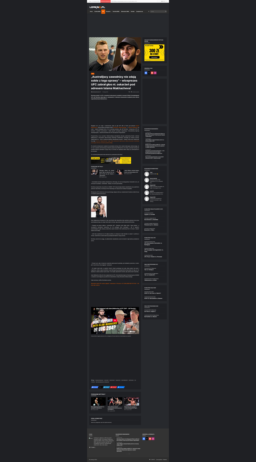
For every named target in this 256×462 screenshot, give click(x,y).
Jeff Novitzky (131, 380)
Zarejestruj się (139, 11)
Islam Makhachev (124, 380)
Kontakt (132, 11)
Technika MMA (116, 11)
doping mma (118, 380)
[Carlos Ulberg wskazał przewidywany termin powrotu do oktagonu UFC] (115, 401)
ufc (135, 380)
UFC (103, 11)
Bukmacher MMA (125, 11)
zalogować (98, 422)
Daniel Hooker (112, 380)
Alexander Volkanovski (99, 380)
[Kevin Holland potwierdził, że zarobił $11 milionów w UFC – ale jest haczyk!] (98, 401)
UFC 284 (93, 382)
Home (91, 11)
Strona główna (159, 459)
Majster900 (152, 185)
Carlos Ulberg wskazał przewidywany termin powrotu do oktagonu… (115, 408)
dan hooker (106, 380)
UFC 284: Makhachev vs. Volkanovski (102, 382)
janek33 (152, 191)
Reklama (165, 459)
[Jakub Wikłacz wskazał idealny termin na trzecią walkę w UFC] (119, 172)
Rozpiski (108, 11)
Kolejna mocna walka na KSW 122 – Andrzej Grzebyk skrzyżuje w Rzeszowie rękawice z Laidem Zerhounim (133, 1)
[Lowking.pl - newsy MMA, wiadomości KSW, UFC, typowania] (97, 7)
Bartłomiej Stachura (96, 91)
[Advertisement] (128, 25)
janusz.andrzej (153, 178)
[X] (91, 447)
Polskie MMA (97, 11)
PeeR (151, 172)
